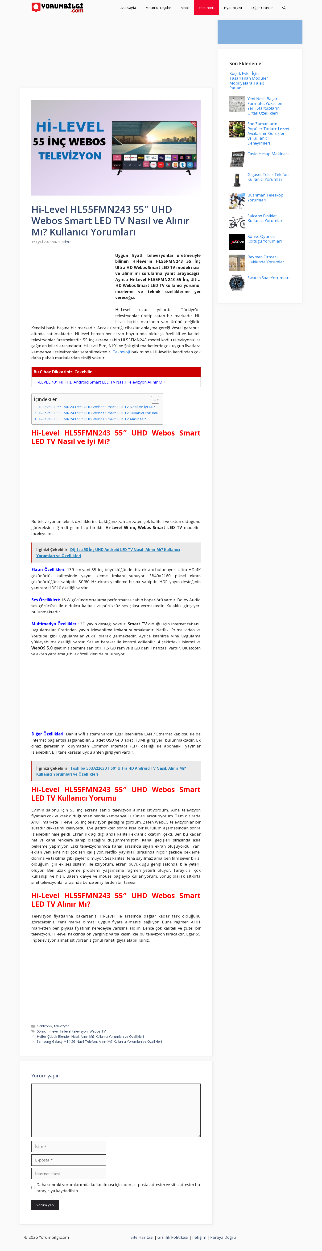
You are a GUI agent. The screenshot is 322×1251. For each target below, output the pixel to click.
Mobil (185, 7)
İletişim (199, 1237)
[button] (284, 7)
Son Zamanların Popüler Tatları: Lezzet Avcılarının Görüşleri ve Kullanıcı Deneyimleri (268, 133)
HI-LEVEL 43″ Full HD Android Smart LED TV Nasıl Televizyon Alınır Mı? (99, 382)
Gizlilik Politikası (172, 1237)
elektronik (44, 1026)
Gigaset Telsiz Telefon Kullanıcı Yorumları (268, 177)
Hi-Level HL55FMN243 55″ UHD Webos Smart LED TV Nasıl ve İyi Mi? (96, 406)
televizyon (62, 1026)
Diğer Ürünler (262, 7)
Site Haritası (142, 1237)
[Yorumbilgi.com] (57, 7)
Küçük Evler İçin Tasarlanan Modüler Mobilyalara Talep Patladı (248, 80)
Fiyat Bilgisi (233, 7)
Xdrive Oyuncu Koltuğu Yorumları (265, 239)
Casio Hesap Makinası (268, 153)
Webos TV (98, 1031)
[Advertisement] (116, 53)
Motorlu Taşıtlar (158, 7)
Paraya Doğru (223, 1237)
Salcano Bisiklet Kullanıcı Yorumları (266, 218)
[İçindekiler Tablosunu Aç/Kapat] (153, 400)
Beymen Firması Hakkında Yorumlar (266, 259)
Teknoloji (121, 351)
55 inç (41, 1031)
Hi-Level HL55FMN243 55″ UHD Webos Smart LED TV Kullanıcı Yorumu (97, 412)
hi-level (53, 1031)
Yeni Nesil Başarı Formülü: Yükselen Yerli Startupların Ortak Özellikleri (265, 106)
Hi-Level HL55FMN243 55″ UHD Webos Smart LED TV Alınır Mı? (91, 419)
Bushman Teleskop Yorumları (265, 197)
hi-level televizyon (74, 1031)
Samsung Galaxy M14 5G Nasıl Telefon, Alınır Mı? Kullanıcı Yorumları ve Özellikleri (99, 1041)
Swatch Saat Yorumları (269, 277)
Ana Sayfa (128, 7)
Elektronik (207, 7)
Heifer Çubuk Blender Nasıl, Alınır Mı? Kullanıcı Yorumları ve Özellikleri (90, 1036)
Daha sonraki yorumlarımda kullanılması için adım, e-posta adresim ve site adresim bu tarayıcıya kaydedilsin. (118, 1187)
